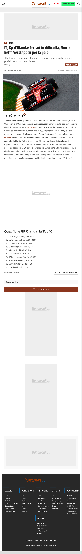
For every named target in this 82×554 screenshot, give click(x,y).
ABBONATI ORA (68, 3)
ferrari (68, 65)
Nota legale (71, 503)
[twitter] (15, 115)
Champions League (11, 503)
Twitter (45, 540)
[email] (19, 115)
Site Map (40, 528)
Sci (23, 496)
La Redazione (71, 498)
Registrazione (42, 526)
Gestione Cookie (72, 509)
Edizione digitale (57, 503)
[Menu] (3, 3)
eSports (24, 511)
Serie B (7, 501)
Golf (23, 506)
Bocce (24, 509)
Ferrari (7, 137)
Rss (53, 496)
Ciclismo (24, 501)
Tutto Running (26, 503)
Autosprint (41, 498)
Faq (68, 501)
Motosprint (41, 503)
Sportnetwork (42, 509)
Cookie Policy (71, 506)
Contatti (69, 496)
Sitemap (55, 509)
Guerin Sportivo (43, 506)
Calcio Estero (9, 509)
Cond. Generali (72, 514)
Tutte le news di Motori (66, 272)
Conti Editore (42, 511)
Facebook (29, 540)
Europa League (10, 506)
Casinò (39, 533)
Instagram (38, 540)
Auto (39, 496)
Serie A (7, 498)
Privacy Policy (72, 511)
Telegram (52, 540)
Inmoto (40, 501)
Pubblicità (40, 523)
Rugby (24, 498)
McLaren (31, 127)
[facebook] (6, 115)
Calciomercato (10, 511)
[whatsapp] (11, 115)
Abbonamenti (56, 498)
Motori (11, 43)
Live (57, 4)
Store (54, 506)
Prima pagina (56, 501)
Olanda (74, 65)
